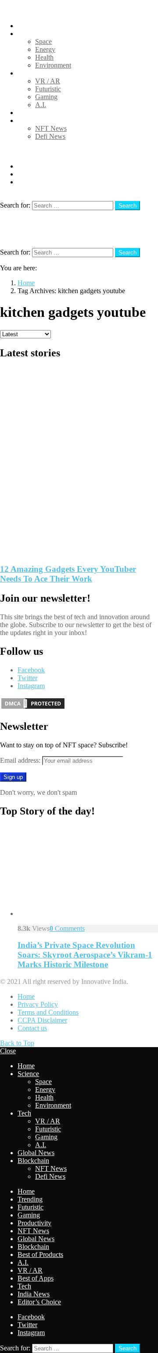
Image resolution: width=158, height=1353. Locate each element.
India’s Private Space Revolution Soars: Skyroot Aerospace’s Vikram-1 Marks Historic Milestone (85, 954)
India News (34, 1294)
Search (127, 205)
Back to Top (17, 1043)
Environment (53, 65)
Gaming (46, 96)
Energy (45, 49)
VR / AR (47, 81)
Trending (30, 1199)
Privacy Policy (38, 1004)
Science (28, 33)
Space (43, 41)
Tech (24, 73)
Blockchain (33, 120)
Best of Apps (36, 1278)
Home (26, 25)
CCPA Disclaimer (42, 1020)
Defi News (50, 136)
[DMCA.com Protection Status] (33, 707)
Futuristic (48, 89)
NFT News (51, 128)
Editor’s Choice (39, 1302)
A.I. (40, 104)
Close (8, 1051)
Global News (36, 112)
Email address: (21, 760)
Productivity (34, 1223)
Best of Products (40, 1254)
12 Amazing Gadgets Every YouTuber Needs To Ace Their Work (68, 573)
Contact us (32, 1028)
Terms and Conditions (48, 1012)
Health (44, 57)
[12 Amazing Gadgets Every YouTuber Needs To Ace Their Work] (79, 462)
